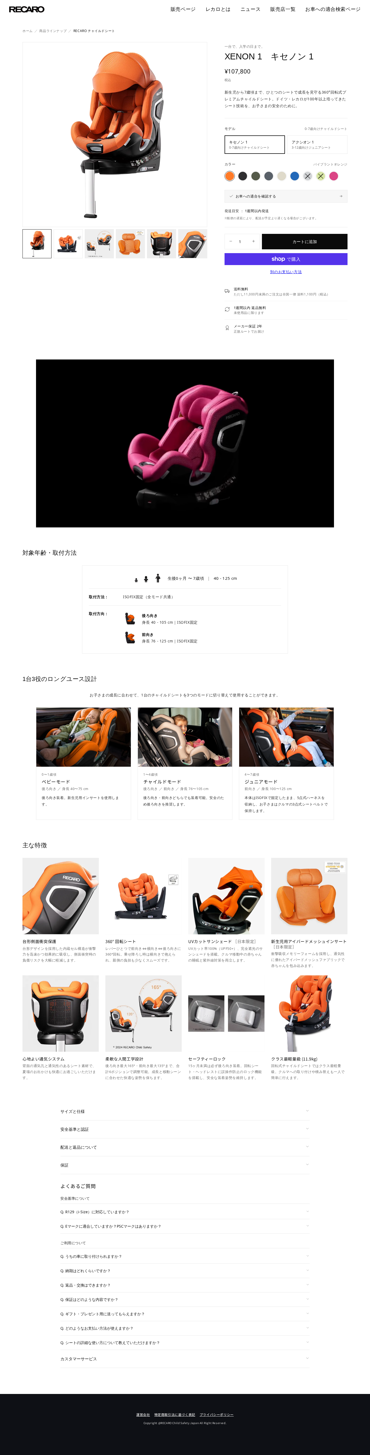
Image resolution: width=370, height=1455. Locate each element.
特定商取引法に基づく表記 (174, 1414)
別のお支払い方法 (286, 271)
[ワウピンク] (334, 176)
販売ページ (183, 9)
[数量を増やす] (253, 242)
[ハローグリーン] (321, 176)
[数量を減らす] (231, 242)
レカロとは (218, 9)
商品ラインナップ (53, 30)
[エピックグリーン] (256, 176)
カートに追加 (305, 241)
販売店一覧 (283, 9)
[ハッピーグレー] (308, 176)
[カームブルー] (295, 176)
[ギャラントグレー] (269, 176)
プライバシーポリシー (217, 1414)
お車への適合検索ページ (333, 9)
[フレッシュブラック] (243, 176)
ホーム (27, 30)
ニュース (251, 9)
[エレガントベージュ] (282, 176)
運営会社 (143, 1414)
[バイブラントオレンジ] (230, 176)
